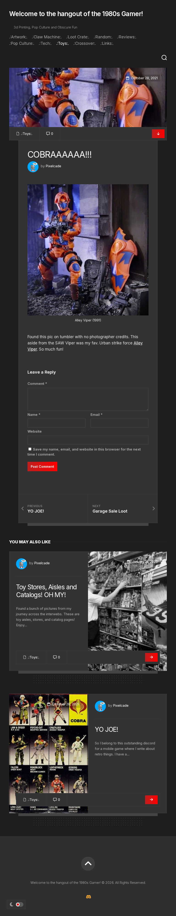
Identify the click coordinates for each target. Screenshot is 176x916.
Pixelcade (53, 166)
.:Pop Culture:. (21, 43)
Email (96, 414)
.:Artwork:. (18, 37)
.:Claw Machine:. (47, 37)
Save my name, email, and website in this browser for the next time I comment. (84, 452)
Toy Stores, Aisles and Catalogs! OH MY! (46, 591)
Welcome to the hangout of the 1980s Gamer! (76, 14)
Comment (37, 383)
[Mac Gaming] (88, 897)
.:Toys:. (62, 43)
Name (34, 414)
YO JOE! (106, 729)
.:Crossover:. (84, 43)
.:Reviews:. (126, 37)
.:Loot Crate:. (77, 37)
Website (35, 431)
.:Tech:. (45, 43)
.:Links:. (106, 43)
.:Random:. (103, 37)
